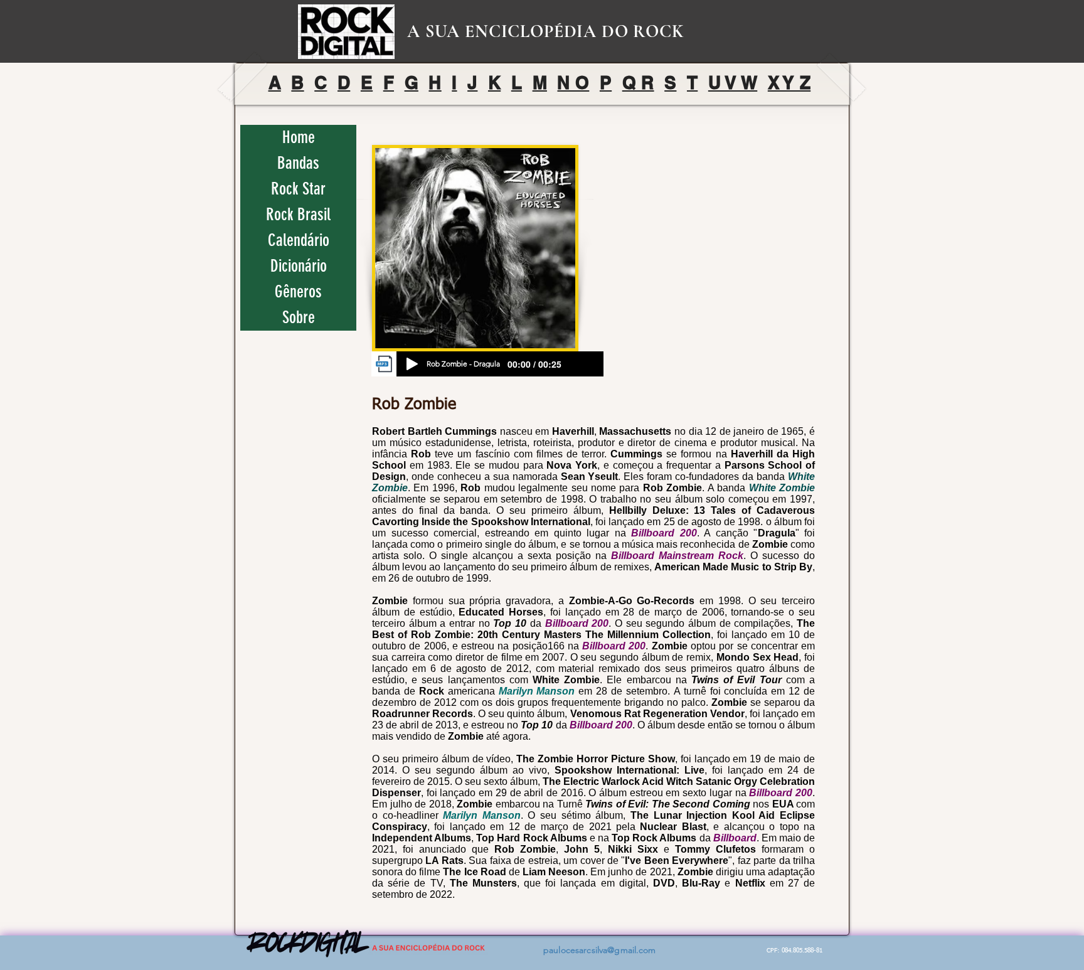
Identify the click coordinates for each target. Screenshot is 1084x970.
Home (298, 137)
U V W (732, 82)
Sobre (298, 317)
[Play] (412, 364)
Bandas (298, 163)
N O (573, 82)
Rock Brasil (298, 215)
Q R (638, 82)
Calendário (298, 240)
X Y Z (789, 82)
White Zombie (782, 487)
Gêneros (298, 292)
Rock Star (298, 189)
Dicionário (298, 266)
